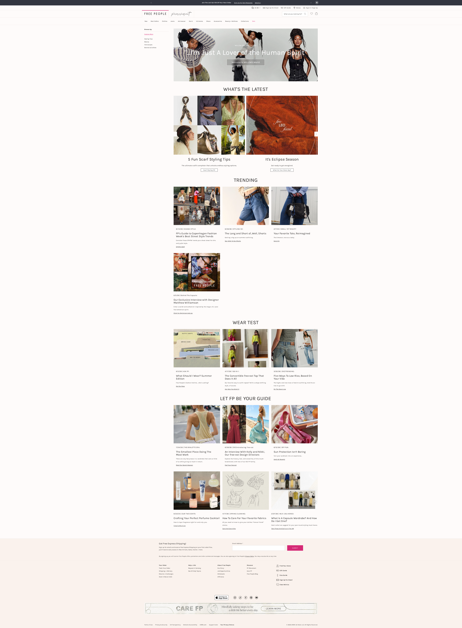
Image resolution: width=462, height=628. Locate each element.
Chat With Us (284, 584)
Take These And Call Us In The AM (282, 528)
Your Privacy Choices (227, 625)
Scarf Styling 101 (209, 170)
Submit (295, 548)
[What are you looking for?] (305, 14)
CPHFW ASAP (180, 247)
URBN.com (203, 625)
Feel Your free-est (231, 465)
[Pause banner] (317, 2)
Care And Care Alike (229, 528)
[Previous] (176, 134)
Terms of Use (148, 625)
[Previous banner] (151, 2)
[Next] (315, 134)
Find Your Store (285, 566)
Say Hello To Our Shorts (233, 241)
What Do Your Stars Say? (282, 170)
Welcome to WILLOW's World (246, 62)
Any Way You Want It (232, 389)
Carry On (276, 241)
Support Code (213, 625)
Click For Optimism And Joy (183, 313)
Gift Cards (283, 570)
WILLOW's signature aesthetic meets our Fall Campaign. (241, 3)
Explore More (148, 34)
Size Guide (283, 575)
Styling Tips (148, 39)
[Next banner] (311, 2)
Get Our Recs (180, 386)
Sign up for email (286, 580)
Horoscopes (148, 45)
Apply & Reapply (279, 459)
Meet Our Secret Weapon (184, 465)
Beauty (146, 42)
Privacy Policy (249, 556)
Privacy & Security (161, 625)
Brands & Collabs (150, 47)
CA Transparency (175, 625)
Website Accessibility (190, 625)
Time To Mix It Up (180, 526)
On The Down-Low (280, 389)
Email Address (237, 543)
